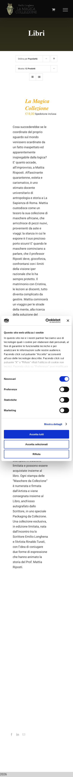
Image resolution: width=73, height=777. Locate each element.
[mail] (23, 734)
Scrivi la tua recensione (23, 667)
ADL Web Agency (49, 759)
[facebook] (11, 734)
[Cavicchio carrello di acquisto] (53, 9)
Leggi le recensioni (21, 662)
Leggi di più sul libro (21, 657)
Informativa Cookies (21, 620)
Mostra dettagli (53, 424)
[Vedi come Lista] (39, 77)
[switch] (64, 389)
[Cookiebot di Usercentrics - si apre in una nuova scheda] (45, 320)
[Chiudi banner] (68, 320)
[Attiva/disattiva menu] (65, 9)
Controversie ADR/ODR (23, 630)
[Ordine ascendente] (54, 58)
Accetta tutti (36, 434)
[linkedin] (17, 734)
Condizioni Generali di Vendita (27, 625)
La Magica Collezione (37, 104)
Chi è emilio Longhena (22, 652)
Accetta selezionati (36, 444)
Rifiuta (36, 454)
